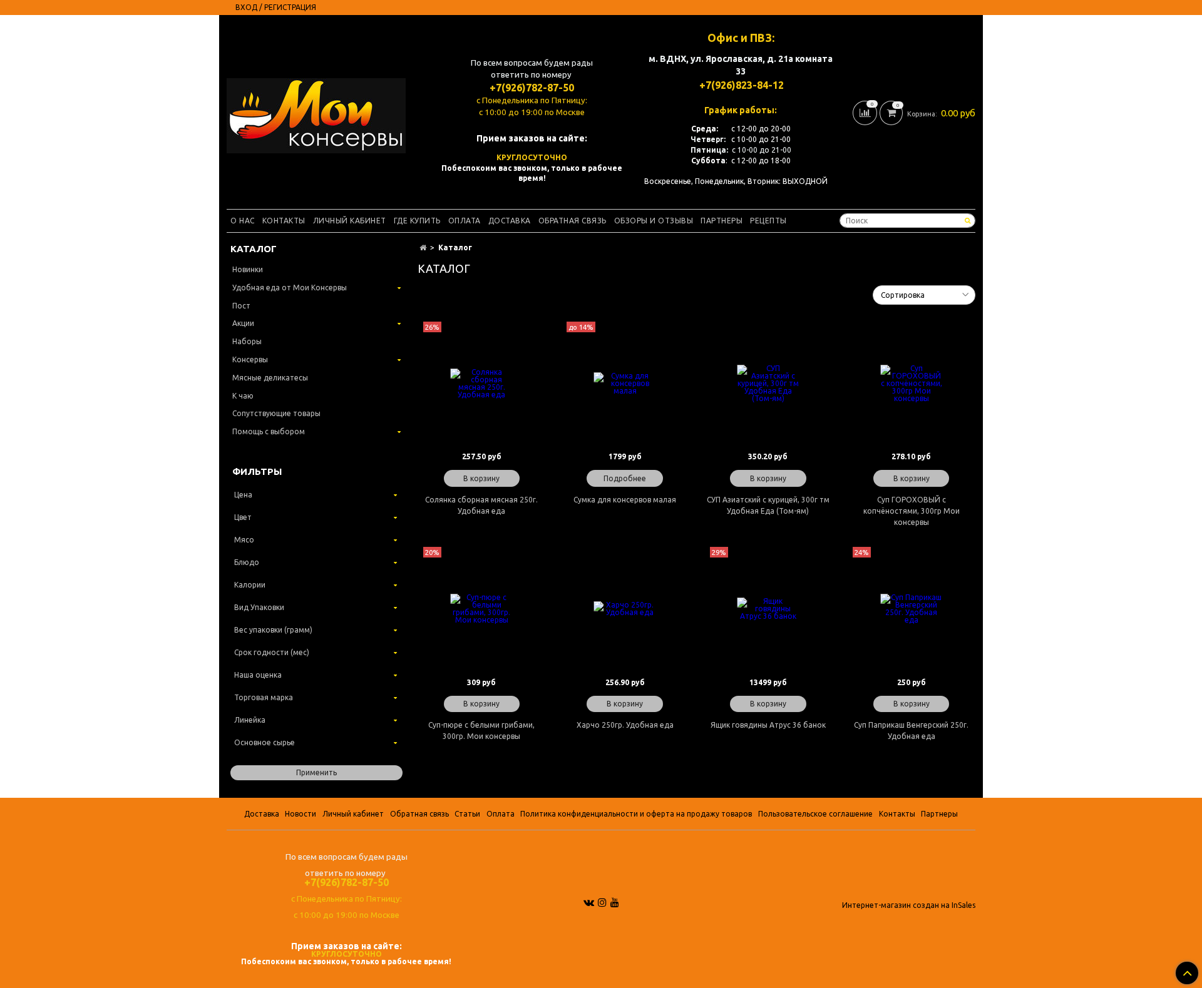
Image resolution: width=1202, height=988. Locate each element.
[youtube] (614, 902)
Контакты (284, 220)
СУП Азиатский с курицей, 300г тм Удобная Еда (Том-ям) (768, 505)
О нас (242, 220)
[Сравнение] (866, 112)
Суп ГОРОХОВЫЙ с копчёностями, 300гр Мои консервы (911, 511)
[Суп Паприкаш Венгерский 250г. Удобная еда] (911, 609)
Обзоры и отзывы (654, 220)
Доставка (509, 220)
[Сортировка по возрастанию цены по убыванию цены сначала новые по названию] (924, 295)
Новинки (247, 269)
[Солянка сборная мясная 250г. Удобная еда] (481, 384)
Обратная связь (572, 220)
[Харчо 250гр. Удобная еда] (625, 609)
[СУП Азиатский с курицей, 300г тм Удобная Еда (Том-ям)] (768, 384)
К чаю (243, 396)
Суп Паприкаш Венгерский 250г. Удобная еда (911, 730)
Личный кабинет (349, 220)
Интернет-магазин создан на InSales (908, 905)
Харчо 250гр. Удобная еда (625, 725)
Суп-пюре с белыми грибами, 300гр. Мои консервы (481, 730)
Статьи (467, 814)
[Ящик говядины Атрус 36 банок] (768, 609)
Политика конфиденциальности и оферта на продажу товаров (636, 814)
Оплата (464, 220)
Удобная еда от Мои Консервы (289, 287)
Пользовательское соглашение (815, 814)
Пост (241, 306)
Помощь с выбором (268, 431)
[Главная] (422, 247)
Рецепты (768, 220)
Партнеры (721, 220)
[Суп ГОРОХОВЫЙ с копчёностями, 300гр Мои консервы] (911, 384)
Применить (316, 772)
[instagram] (602, 902)
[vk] (588, 902)
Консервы (250, 359)
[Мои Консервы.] (316, 113)
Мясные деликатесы (270, 378)
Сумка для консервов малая (624, 500)
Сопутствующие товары (276, 413)
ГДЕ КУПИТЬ (417, 220)
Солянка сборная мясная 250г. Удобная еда (481, 505)
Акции (243, 323)
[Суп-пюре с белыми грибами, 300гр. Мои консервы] (481, 609)
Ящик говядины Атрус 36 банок (768, 725)
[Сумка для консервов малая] (625, 384)
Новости (300, 814)
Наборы (247, 341)
